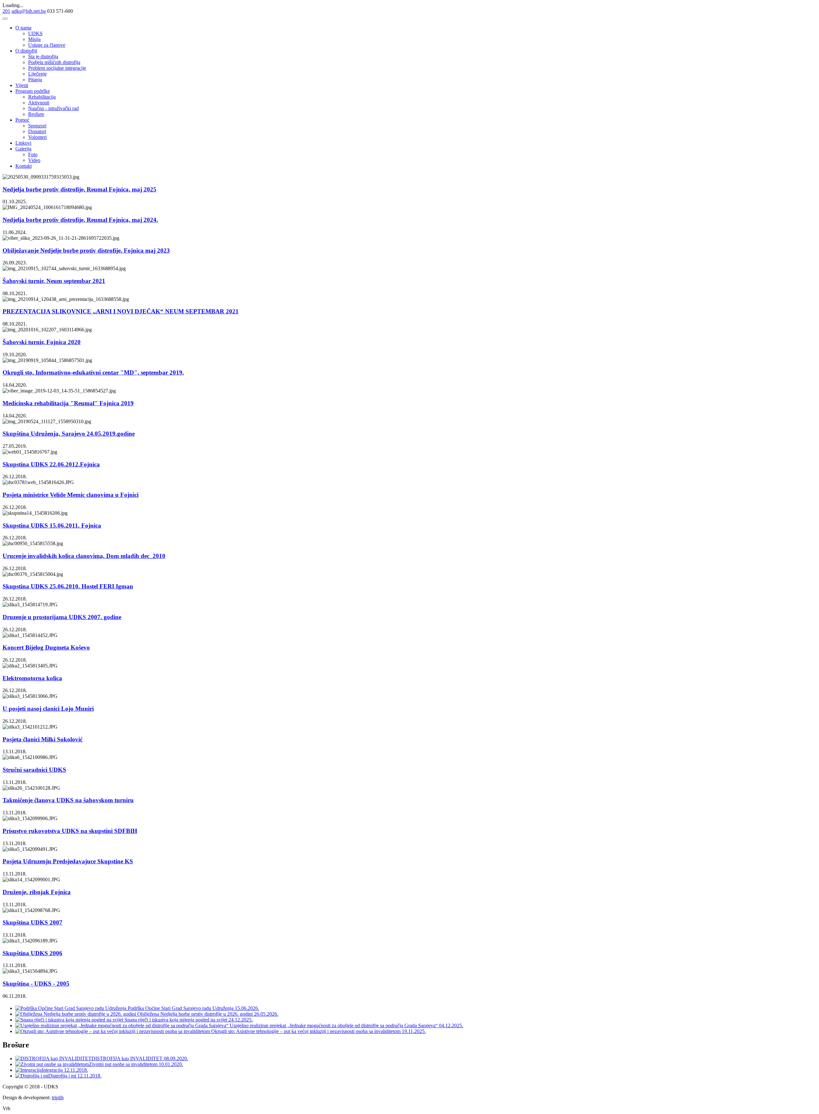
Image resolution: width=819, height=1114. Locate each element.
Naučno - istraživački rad (53, 108)
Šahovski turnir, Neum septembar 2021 (54, 281)
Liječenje (37, 74)
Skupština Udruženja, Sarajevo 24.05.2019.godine (69, 433)
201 (6, 11)
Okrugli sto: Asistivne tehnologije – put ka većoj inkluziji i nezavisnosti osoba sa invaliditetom (306, 1031)
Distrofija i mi (62, 1075)
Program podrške (32, 91)
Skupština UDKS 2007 (32, 922)
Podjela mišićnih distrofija (54, 62)
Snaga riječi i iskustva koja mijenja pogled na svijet (175, 1019)
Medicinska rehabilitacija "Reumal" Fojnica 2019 (68, 403)
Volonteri (37, 137)
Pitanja (35, 79)
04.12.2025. (451, 1025)
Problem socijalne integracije (57, 68)
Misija (34, 39)
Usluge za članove (46, 45)
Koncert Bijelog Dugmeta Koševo (46, 647)
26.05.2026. (266, 1014)
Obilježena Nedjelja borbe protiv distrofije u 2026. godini (195, 1014)
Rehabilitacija (42, 97)
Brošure (36, 114)
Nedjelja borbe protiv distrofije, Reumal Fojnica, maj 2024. (80, 219)
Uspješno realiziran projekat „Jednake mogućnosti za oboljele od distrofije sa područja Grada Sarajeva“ (333, 1025)
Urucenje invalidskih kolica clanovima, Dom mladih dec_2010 (84, 556)
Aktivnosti (38, 102)
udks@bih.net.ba (29, 11)
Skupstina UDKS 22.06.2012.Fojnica (51, 464)
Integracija (53, 1070)
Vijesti (21, 85)
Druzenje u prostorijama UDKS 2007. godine (62, 617)
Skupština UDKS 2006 (32, 953)
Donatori (37, 131)
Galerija (23, 148)
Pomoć (22, 120)
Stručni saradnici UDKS (34, 769)
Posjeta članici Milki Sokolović (43, 739)
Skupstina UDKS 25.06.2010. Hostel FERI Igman (68, 586)
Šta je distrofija (43, 56)
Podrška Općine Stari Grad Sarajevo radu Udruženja (180, 1008)
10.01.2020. (171, 1064)
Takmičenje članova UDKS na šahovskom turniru (68, 800)
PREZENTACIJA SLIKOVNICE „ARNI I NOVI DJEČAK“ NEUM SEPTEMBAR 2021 (121, 311)
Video (34, 160)
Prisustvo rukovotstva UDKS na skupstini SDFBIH (70, 830)
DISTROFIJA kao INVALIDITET (127, 1058)
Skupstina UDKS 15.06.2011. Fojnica (52, 525)
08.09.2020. (176, 1058)
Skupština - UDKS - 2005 (36, 983)
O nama (23, 27)
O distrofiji (26, 50)
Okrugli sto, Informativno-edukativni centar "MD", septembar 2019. (93, 372)
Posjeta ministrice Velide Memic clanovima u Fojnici (71, 494)
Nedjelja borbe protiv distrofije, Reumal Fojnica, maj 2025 (79, 189)
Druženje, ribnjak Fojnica (37, 892)
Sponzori (37, 125)
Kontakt (23, 166)
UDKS (35, 33)
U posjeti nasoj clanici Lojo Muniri (48, 708)
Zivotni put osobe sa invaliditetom (124, 1064)
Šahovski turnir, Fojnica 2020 (42, 342)
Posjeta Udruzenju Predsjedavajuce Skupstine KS (68, 861)
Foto (32, 154)
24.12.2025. (240, 1019)
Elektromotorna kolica (32, 678)
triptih (58, 1097)
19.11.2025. (414, 1031)
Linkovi (23, 143)
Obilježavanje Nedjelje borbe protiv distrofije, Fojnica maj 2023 (86, 250)
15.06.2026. (247, 1008)
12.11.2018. (76, 1070)
